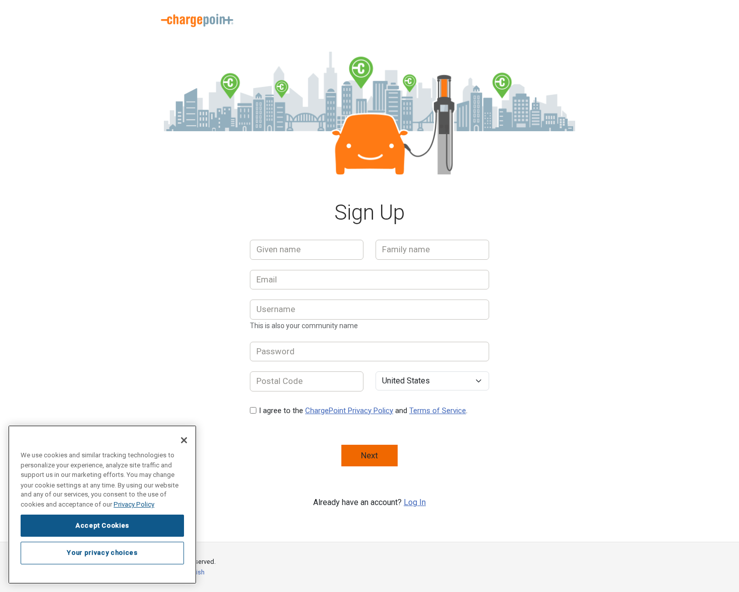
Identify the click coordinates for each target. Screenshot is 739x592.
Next (369, 455)
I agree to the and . (363, 411)
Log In (415, 502)
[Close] (184, 440)
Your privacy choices (102, 552)
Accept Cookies (102, 525)
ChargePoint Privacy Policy (349, 410)
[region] (102, 504)
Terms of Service (437, 410)
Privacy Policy (134, 504)
